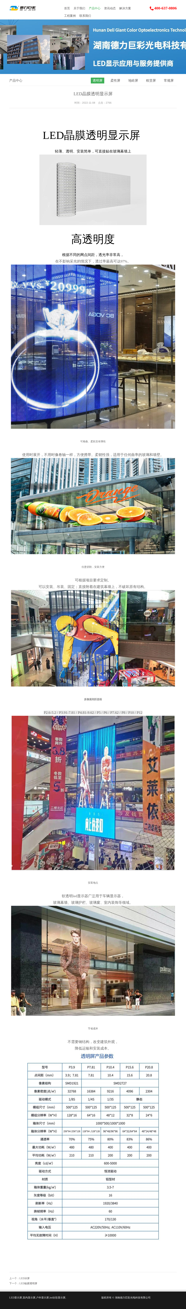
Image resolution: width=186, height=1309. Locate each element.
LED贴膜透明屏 (28, 1283)
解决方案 (125, 8)
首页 (67, 8)
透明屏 (97, 80)
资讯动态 (110, 8)
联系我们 (85, 15)
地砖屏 (133, 80)
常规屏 (169, 80)
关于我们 (79, 8)
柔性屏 (115, 80)
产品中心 (94, 8)
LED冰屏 (24, 1278)
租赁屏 (151, 80)
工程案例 (70, 15)
